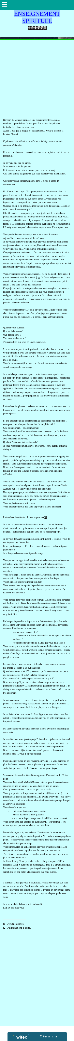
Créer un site (48, 1036)
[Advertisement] (37, 79)
